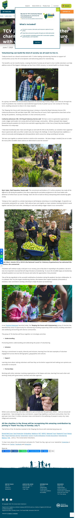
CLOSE (58, 9)
